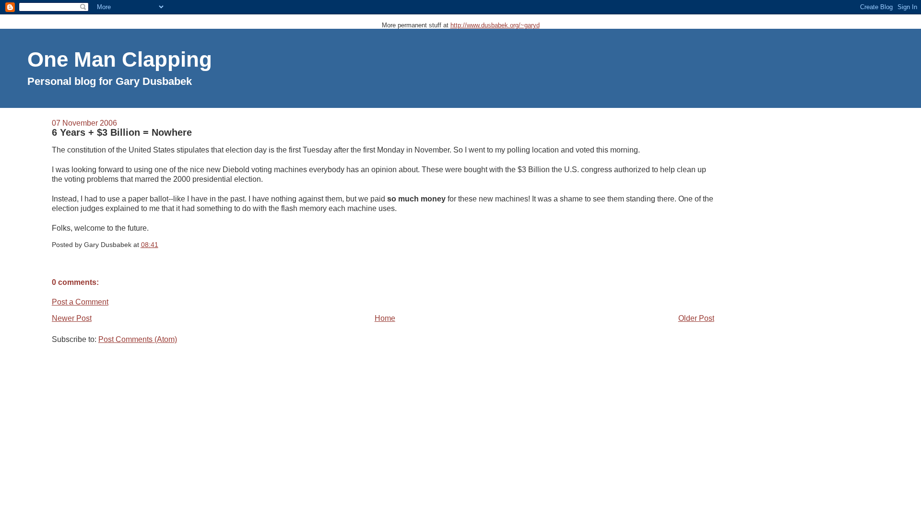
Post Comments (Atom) (137, 339)
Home (385, 318)
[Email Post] (161, 244)
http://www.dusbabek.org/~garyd (495, 25)
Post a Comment (80, 302)
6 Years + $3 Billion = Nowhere (122, 132)
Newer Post (72, 318)
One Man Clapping (119, 59)
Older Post (696, 318)
